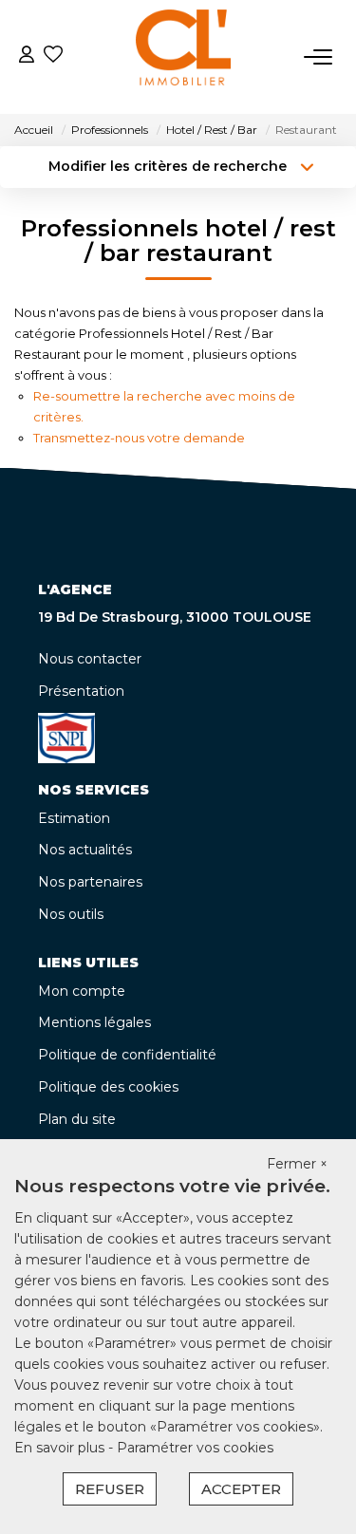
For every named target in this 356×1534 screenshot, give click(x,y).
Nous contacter (89, 658)
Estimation (74, 818)
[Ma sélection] (53, 56)
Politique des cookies (108, 1086)
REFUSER (109, 1489)
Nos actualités (85, 849)
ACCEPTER (241, 1489)
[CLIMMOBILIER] (183, 56)
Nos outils (70, 914)
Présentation (81, 691)
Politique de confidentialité (127, 1054)
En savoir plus (61, 1447)
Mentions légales (94, 1022)
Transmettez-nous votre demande (139, 437)
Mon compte (81, 991)
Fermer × (297, 1163)
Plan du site (77, 1119)
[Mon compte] (26, 56)
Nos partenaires (90, 881)
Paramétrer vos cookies (195, 1447)
